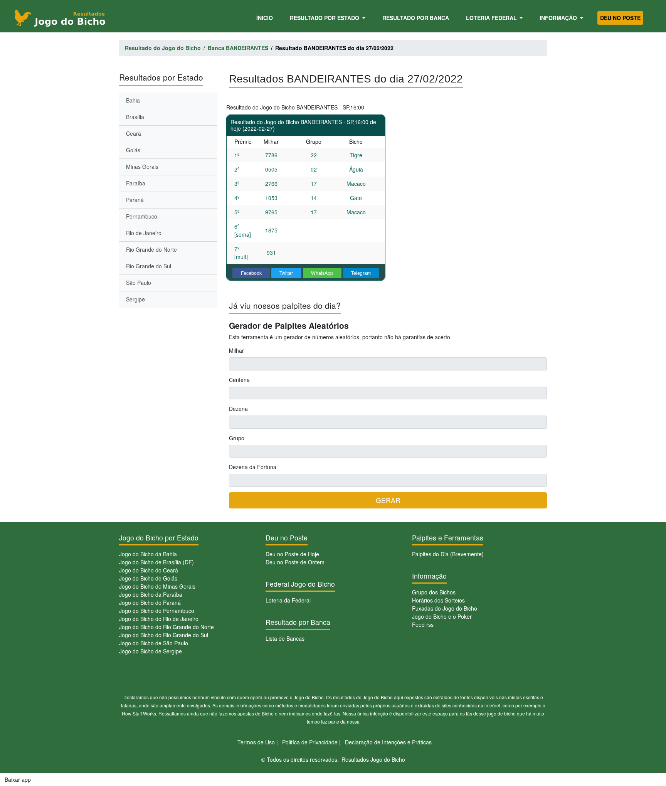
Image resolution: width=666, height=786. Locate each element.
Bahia (133, 100)
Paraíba (135, 183)
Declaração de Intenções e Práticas (388, 742)
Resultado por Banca (415, 18)
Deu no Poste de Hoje (292, 554)
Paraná (135, 200)
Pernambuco (141, 216)
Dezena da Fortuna (252, 467)
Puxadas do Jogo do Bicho (444, 608)
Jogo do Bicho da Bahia (148, 554)
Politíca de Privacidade (310, 742)
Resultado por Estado (325, 18)
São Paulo (138, 282)
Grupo (236, 438)
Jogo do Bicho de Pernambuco (156, 610)
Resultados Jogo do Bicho (373, 759)
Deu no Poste (620, 18)
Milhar (236, 350)
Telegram (361, 272)
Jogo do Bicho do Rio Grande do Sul (163, 635)
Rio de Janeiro (143, 233)
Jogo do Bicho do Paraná (150, 602)
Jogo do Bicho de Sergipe (150, 651)
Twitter (286, 272)
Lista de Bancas (285, 638)
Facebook (251, 272)
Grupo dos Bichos (434, 592)
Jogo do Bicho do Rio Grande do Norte (166, 627)
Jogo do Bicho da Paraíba (150, 594)
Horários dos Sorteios (438, 600)
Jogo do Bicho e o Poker (442, 616)
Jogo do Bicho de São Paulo (153, 643)
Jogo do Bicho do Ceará (148, 570)
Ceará (133, 133)
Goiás (133, 150)
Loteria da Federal (288, 600)
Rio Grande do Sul (148, 266)
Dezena (238, 408)
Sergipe (135, 299)
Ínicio (266, 17)
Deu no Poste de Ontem (295, 562)
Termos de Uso (256, 742)
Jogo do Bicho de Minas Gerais (157, 586)
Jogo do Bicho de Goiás (148, 578)
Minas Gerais (142, 166)
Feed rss (423, 624)
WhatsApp (322, 272)
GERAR (388, 500)
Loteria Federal (492, 18)
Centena (239, 380)
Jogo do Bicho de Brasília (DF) (156, 562)
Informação (559, 18)
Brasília (135, 117)
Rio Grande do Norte (151, 249)
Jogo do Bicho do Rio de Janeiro (158, 619)
